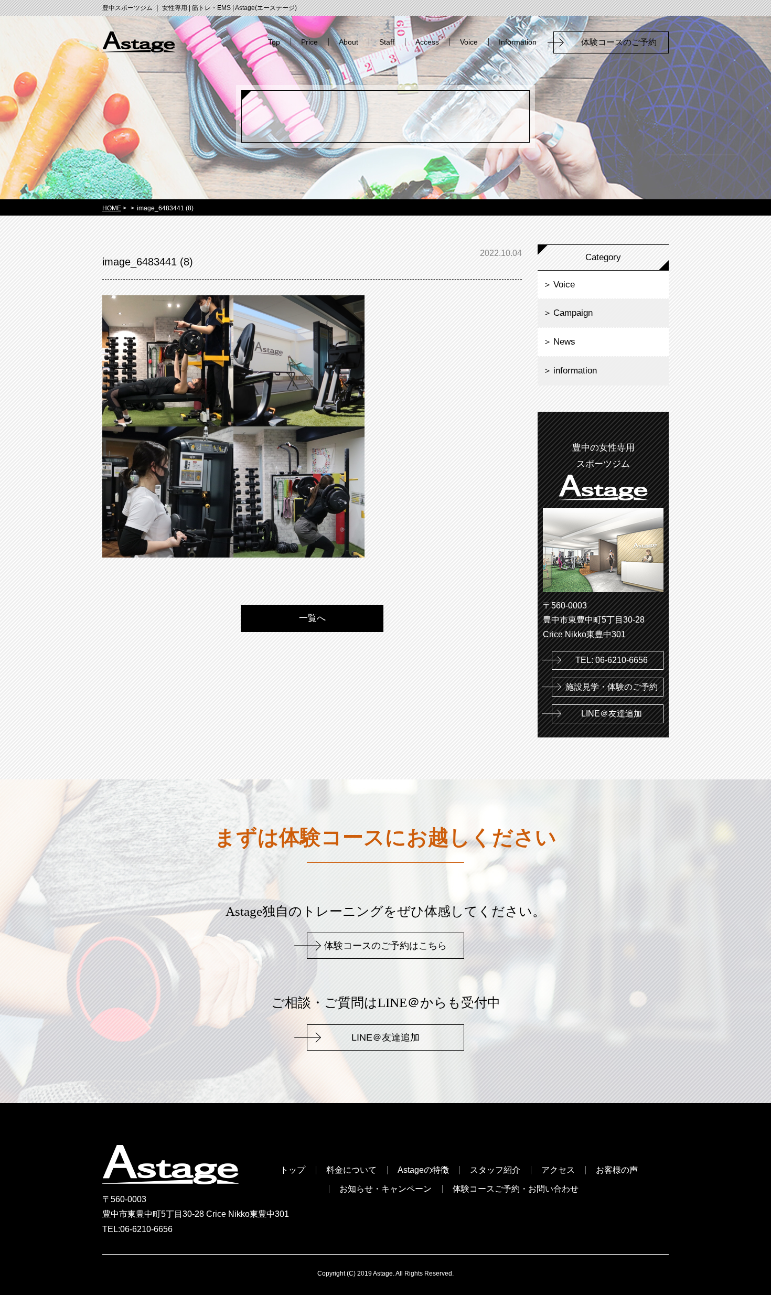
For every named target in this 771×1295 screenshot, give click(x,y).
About (348, 42)
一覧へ (312, 618)
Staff (386, 42)
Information (518, 42)
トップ (292, 1170)
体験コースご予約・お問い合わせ (516, 1189)
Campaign (573, 313)
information (575, 371)
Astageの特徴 (423, 1170)
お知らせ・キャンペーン (385, 1189)
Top (274, 42)
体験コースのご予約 (623, 42)
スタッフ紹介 (495, 1170)
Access (427, 42)
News (564, 342)
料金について (351, 1170)
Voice (469, 42)
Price (309, 42)
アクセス (558, 1170)
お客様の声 (617, 1170)
